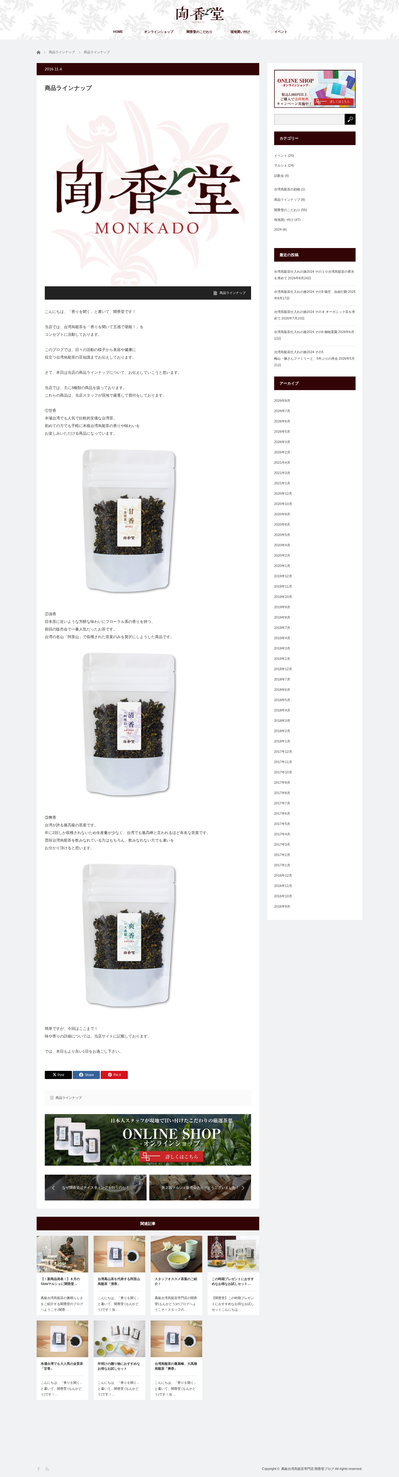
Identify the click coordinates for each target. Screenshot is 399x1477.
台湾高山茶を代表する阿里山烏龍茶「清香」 (119, 1281)
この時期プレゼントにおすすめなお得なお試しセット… (233, 1281)
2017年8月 (282, 793)
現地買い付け (240, 32)
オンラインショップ (158, 32)
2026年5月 (282, 432)
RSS (47, 1469)
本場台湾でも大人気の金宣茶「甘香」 (62, 1366)
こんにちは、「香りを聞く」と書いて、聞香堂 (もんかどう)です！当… (119, 1304)
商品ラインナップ (233, 293)
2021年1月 (282, 483)
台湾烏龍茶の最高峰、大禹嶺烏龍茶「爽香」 (176, 1366)
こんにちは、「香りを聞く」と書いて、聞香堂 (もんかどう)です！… (62, 1388)
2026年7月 (282, 411)
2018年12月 (283, 669)
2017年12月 (283, 752)
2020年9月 (282, 514)
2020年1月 (282, 566)
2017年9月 (282, 783)
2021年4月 (282, 463)
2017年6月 (282, 814)
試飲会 (279, 176)
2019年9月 (282, 607)
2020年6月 (282, 524)
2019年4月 (282, 638)
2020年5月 (282, 535)
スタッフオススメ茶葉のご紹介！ (176, 1281)
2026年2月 (282, 452)
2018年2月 (282, 731)
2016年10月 (283, 896)
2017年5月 (282, 824)
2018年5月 (282, 700)
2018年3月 (282, 721)
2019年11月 (283, 586)
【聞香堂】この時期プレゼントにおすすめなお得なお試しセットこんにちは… (233, 1304)
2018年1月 (282, 741)
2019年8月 (282, 617)
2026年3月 (282, 442)
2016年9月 (282, 906)
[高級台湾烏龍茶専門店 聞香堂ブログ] (200, 14)
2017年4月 (282, 834)
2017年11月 (283, 762)
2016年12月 (283, 875)
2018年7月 (282, 679)
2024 (278, 229)
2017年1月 (282, 865)
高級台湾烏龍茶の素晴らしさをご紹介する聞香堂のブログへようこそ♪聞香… (62, 1304)
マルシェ (280, 165)
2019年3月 (282, 648)
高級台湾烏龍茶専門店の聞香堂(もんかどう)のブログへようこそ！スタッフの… (176, 1304)
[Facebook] (39, 1469)
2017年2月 (282, 855)
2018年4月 (282, 710)
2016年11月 (283, 886)
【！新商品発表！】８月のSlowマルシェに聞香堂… (60, 1281)
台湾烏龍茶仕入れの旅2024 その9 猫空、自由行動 (310, 292)
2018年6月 (282, 690)
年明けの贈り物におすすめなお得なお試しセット (119, 1366)
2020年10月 (283, 504)
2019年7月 (282, 628)
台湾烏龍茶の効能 (287, 189)
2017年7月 (282, 803)
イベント (280, 32)
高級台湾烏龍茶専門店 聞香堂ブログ (307, 1469)
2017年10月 (283, 772)
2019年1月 (282, 659)
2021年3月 (282, 473)
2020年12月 (283, 494)
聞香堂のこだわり (199, 32)
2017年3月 (282, 844)
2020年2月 (282, 555)
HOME (118, 32)
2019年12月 (283, 576)
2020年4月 (282, 545)
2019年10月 (283, 597)
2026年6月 (282, 421)
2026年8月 (282, 401)
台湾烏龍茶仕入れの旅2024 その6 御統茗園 (305, 332)
